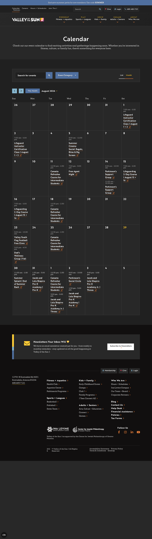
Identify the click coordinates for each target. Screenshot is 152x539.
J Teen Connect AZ (87, 398)
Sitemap (111, 451)
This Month (32, 90)
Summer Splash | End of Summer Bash (20, 282)
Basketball (52, 401)
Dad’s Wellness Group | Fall (20, 255)
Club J (82, 391)
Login (119, 9)
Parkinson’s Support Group (111, 174)
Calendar (16, 8)
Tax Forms (116, 418)
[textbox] (65, 75)
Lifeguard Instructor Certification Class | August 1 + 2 (130, 120)
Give (109, 9)
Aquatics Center (54, 387)
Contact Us (117, 405)
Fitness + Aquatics (56, 380)
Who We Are (117, 380)
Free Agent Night (74, 173)
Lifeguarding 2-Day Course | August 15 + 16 (130, 176)
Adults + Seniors (88, 405)
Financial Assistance (122, 411)
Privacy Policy (117, 449)
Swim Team (52, 409)
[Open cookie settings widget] (4, 535)
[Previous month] (14, 91)
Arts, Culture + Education (90, 409)
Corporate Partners (120, 395)
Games (82, 416)
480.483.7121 (132, 9)
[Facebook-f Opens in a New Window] (118, 432)
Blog (113, 401)
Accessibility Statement (99, 449)
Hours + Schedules (38, 8)
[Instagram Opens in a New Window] (125, 432)
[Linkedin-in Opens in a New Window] (131, 432)
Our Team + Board (119, 391)
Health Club (52, 384)
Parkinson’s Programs (56, 391)
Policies (115, 415)
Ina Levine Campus (120, 387)
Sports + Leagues (56, 398)
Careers (25, 8)
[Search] (100, 9)
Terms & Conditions (98, 451)
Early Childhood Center (89, 384)
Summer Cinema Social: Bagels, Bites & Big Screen (76, 149)
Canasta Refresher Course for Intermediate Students (57, 177)
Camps (82, 387)
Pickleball (51, 405)
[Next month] (21, 91)
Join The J (53, 8)
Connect (83, 412)
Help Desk (116, 408)
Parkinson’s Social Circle (75, 279)
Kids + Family (86, 380)
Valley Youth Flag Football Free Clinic (21, 240)
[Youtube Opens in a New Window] (138, 432)
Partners (16, 10)
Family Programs (87, 395)
